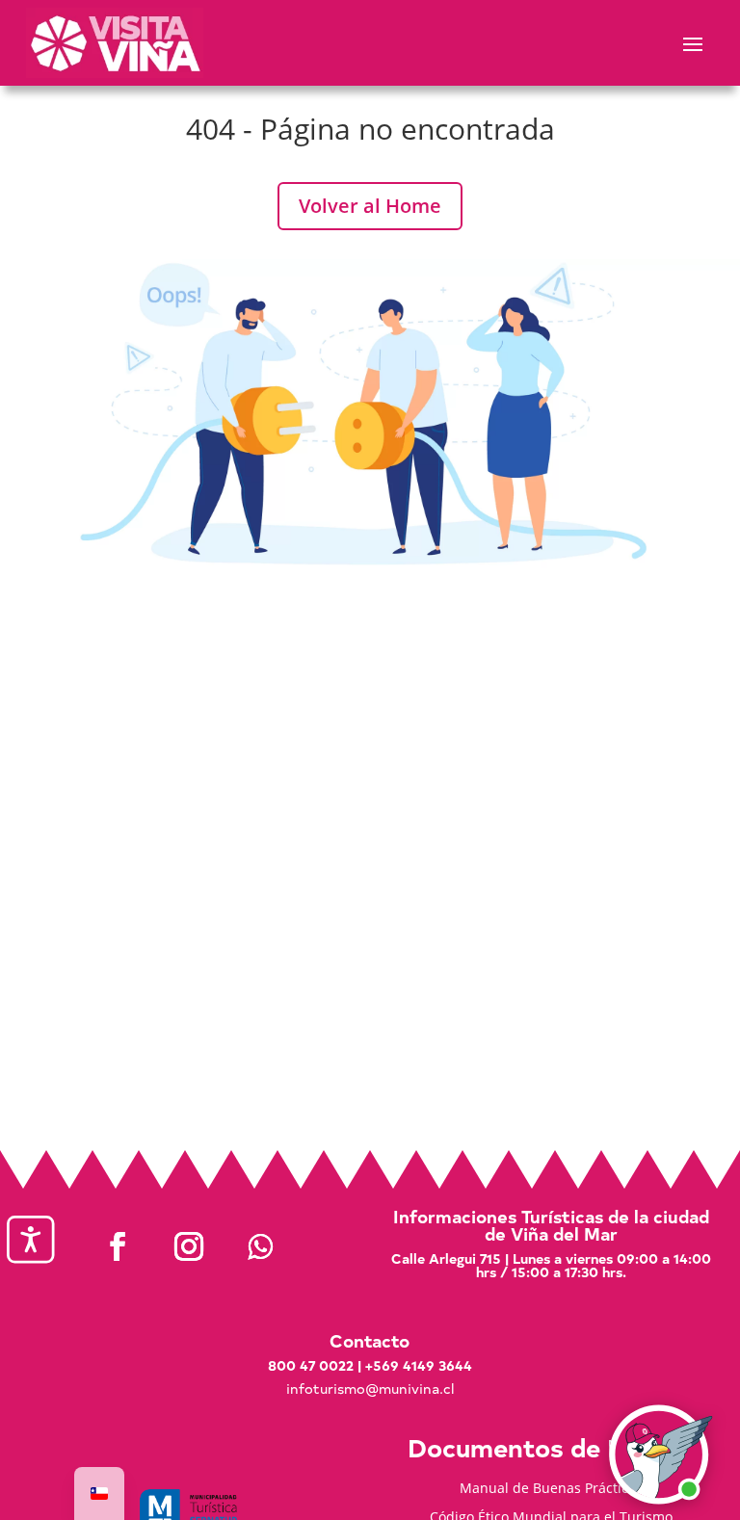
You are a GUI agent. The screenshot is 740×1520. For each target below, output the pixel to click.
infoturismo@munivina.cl (370, 1388)
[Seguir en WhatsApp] (260, 1246)
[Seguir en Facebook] (117, 1246)
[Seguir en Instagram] (189, 1246)
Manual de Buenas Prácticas (551, 1489)
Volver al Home (370, 206)
